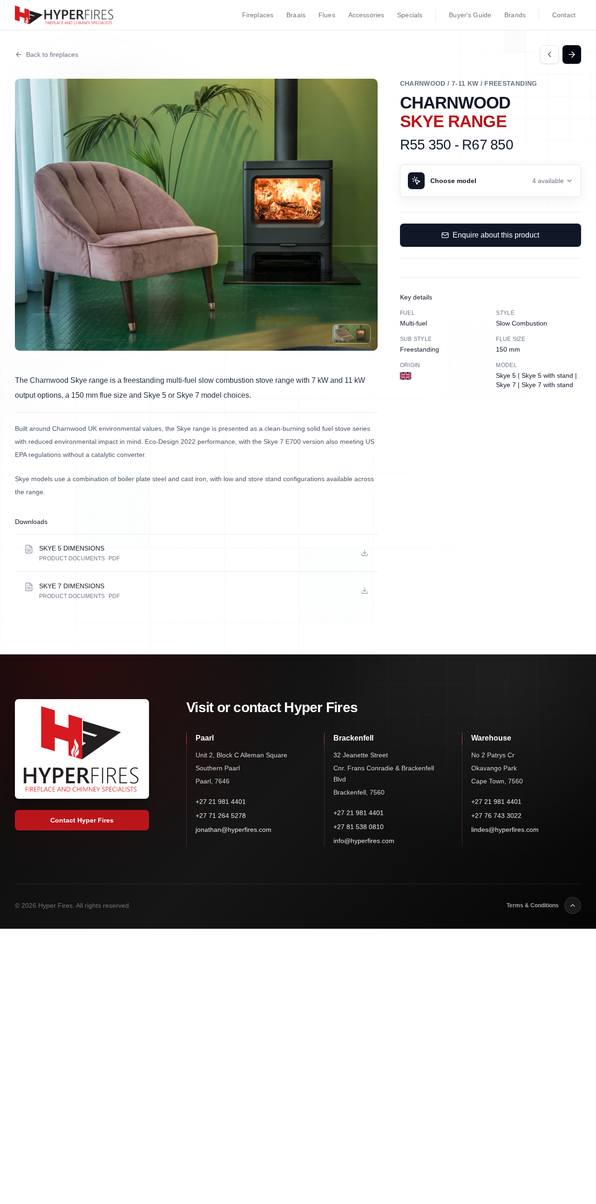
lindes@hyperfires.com (505, 829)
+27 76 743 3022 (496, 815)
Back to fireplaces (52, 54)
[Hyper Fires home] (64, 15)
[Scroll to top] (572, 905)
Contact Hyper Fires (82, 820)
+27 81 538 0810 (358, 826)
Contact (564, 15)
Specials (409, 15)
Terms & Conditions (533, 905)
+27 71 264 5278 (221, 815)
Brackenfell (353, 738)
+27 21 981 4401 (221, 801)
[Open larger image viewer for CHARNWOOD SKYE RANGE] (196, 215)
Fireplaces (257, 15)
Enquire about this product (496, 235)
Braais (295, 15)
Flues (326, 15)
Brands (515, 15)
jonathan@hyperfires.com (233, 829)
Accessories (366, 15)
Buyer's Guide (470, 15)
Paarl (205, 738)
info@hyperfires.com (363, 840)
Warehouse (491, 738)
